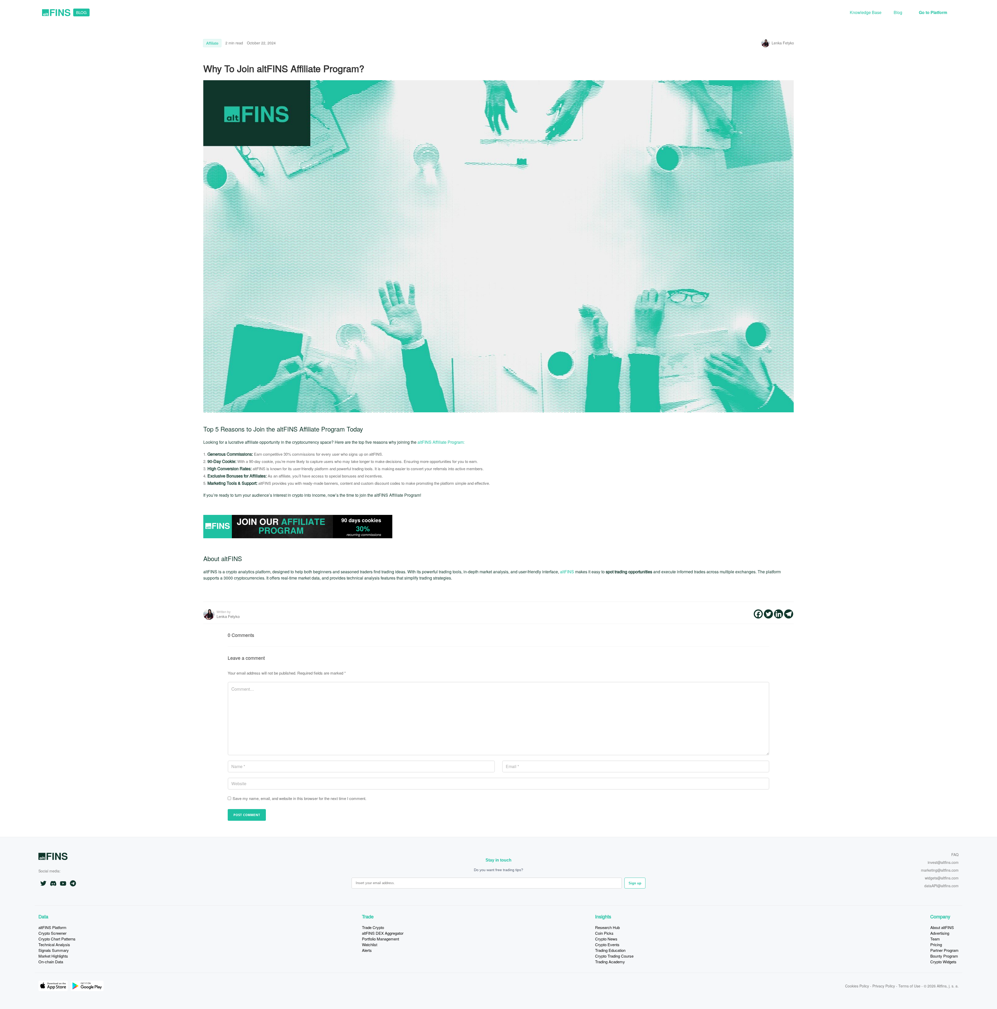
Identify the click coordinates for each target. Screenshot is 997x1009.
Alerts (367, 950)
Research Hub (607, 927)
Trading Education (610, 950)
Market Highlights (53, 956)
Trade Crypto (373, 927)
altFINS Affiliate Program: (440, 442)
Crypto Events (607, 944)
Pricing (936, 944)
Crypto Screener (52, 933)
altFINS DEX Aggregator (382, 933)
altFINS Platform (52, 927)
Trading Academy (610, 961)
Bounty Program (944, 956)
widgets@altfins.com (941, 878)
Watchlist (369, 944)
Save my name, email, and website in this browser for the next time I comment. (299, 798)
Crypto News (606, 938)
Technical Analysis (54, 944)
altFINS (567, 572)
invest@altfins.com (943, 862)
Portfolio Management (380, 938)
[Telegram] (788, 613)
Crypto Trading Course (614, 956)
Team (935, 938)
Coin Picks (604, 933)
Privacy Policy (883, 985)
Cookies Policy (857, 985)
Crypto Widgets (943, 961)
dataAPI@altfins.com (941, 886)
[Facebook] (758, 613)
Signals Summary (53, 950)
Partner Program (944, 950)
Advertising (939, 933)
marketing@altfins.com (939, 870)
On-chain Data (50, 961)
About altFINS (942, 927)
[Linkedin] (778, 613)
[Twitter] (768, 613)
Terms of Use (909, 985)
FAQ (954, 855)
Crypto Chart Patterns (57, 938)
